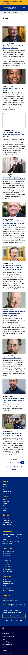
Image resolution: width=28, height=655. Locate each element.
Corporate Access (7, 598)
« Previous (14, 459)
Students (5, 508)
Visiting (4, 489)
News (9, 12)
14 (10, 466)
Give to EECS (14, 616)
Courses (4, 539)
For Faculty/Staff (7, 569)
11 (18, 462)
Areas (4, 579)
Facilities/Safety (7, 567)
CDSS (3, 639)
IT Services (5, 564)
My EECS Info (6, 553)
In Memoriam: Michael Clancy (12, 358)
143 (21, 466)
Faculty (4, 503)
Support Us (5, 518)
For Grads (5, 558)
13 (6, 466)
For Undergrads (6, 560)
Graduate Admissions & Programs (11, 537)
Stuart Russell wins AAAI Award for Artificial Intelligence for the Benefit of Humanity (13, 223)
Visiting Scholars (7, 571)
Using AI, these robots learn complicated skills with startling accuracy (13, 134)
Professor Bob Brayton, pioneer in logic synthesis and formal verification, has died (13, 314)
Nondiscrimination (7, 644)
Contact (4, 527)
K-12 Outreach (6, 520)
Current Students (7, 543)
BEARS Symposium (8, 590)
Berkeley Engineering (8, 636)
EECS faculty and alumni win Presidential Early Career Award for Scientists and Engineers (13, 267)
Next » (14, 469)
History (4, 484)
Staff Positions (6, 524)
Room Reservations (8, 551)
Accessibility (5, 642)
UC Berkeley (5, 633)
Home (4, 12)
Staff (3, 506)
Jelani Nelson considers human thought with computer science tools (13, 400)
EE (3, 628)
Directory (5, 499)
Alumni (4, 510)
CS (3, 630)
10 (14, 462)
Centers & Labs (6, 581)
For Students (6, 556)
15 (14, 466)
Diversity (4, 487)
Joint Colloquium (7, 588)
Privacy (4, 647)
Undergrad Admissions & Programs (12, 534)
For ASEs (5, 562)
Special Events (6, 491)
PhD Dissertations (7, 586)
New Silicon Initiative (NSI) (10, 600)
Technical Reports (7, 583)
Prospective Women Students (10, 541)
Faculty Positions (7, 522)
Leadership (5, 501)
